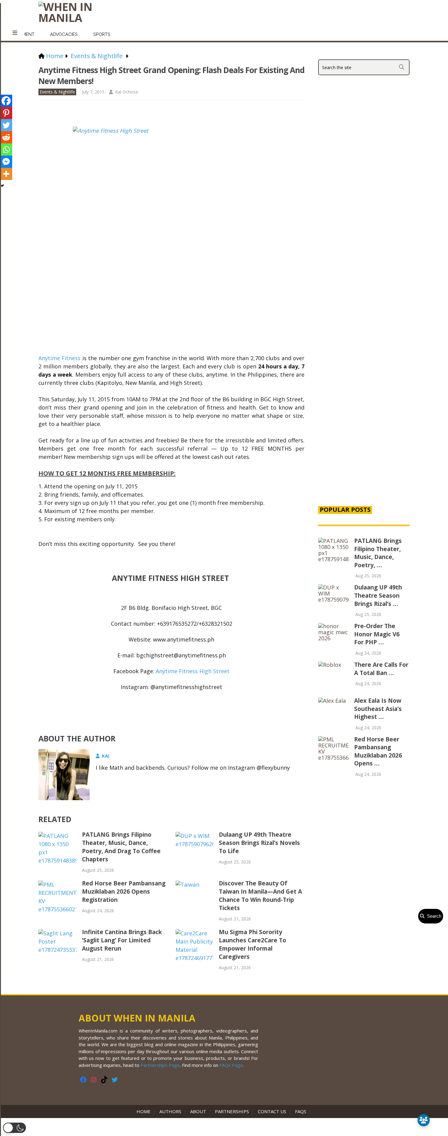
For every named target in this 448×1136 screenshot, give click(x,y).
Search (433, 916)
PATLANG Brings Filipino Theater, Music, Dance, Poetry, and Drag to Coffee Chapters (121, 847)
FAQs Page (231, 1065)
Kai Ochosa (126, 92)
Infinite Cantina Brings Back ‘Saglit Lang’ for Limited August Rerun (122, 940)
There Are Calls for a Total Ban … (381, 669)
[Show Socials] (424, 1120)
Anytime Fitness (59, 358)
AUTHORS (170, 1111)
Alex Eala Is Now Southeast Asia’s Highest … (378, 709)
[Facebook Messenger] (6, 162)
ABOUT (198, 1111)
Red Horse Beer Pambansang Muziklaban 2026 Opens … (378, 751)
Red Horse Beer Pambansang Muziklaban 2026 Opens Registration (123, 891)
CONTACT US (272, 1111)
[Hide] (2, 185)
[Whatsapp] (6, 149)
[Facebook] (6, 101)
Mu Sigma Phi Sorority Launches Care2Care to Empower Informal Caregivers (252, 944)
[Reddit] (6, 137)
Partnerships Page (160, 1065)
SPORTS (101, 34)
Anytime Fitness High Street (192, 671)
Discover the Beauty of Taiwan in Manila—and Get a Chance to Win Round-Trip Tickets (260, 895)
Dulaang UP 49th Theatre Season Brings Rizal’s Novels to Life (259, 843)
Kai (105, 756)
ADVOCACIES (64, 34)
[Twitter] (6, 125)
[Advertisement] (364, 396)
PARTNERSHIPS (231, 1111)
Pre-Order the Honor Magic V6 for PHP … (377, 634)
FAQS (301, 1111)
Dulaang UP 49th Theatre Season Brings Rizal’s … (378, 595)
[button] (14, 1128)
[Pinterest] (6, 113)
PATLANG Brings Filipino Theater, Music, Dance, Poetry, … (378, 553)
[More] (6, 174)
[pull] (14, 32)
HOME (145, 1111)
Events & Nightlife (57, 92)
